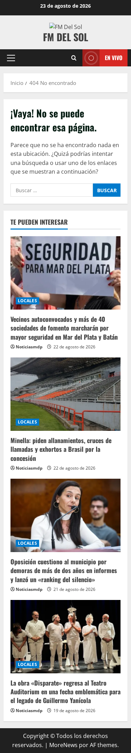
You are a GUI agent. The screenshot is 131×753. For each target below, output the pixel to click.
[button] (11, 58)
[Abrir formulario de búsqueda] (74, 58)
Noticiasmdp (29, 347)
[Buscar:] (51, 190)
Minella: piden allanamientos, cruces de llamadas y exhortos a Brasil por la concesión (60, 449)
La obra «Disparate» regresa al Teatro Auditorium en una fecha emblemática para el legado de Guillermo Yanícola (65, 691)
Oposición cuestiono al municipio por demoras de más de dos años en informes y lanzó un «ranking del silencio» (63, 570)
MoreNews (63, 745)
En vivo (113, 57)
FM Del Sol (65, 37)
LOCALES (27, 301)
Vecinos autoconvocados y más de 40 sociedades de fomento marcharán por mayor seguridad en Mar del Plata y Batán (64, 327)
